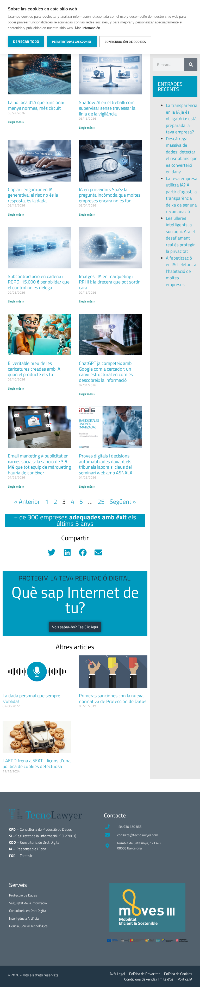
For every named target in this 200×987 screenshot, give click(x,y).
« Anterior (27, 501)
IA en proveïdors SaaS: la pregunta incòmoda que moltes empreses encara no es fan (109, 195)
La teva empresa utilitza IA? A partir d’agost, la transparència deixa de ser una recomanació (181, 195)
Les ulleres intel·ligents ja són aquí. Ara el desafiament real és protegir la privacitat (180, 235)
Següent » (123, 501)
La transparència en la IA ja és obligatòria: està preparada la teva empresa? (181, 118)
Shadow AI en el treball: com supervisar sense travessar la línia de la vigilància (107, 108)
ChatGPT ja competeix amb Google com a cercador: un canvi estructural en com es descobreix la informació (106, 372)
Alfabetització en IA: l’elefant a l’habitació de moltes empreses (181, 271)
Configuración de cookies (125, 41)
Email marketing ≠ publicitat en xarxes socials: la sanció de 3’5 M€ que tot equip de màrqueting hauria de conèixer (39, 464)
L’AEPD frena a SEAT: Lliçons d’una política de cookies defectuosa (37, 763)
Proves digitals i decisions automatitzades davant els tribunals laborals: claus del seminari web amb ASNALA (106, 464)
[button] (52, 552)
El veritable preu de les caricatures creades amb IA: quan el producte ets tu (34, 369)
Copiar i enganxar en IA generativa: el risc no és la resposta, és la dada (33, 195)
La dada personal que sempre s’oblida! (31, 698)
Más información (87, 28)
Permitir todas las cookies (71, 42)
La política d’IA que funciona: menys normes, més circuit (36, 105)
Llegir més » (16, 121)
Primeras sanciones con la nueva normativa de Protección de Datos (112, 698)
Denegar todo (26, 41)
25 (101, 501)
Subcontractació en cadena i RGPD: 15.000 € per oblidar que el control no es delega (39, 282)
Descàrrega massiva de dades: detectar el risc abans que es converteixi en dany (181, 155)
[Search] (190, 64)
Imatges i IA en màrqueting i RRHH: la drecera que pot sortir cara (109, 282)
